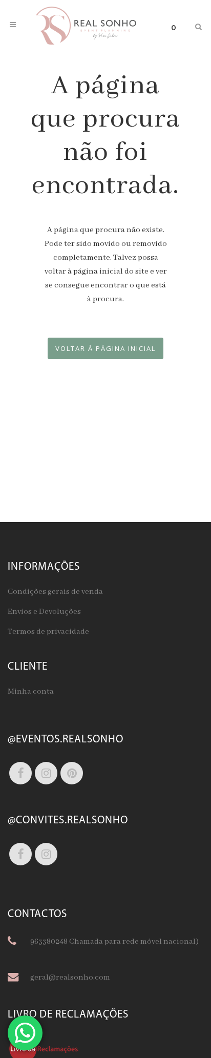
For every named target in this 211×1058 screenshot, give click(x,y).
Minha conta (31, 692)
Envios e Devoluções (44, 612)
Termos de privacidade (48, 632)
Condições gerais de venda (55, 592)
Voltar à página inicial (105, 348)
